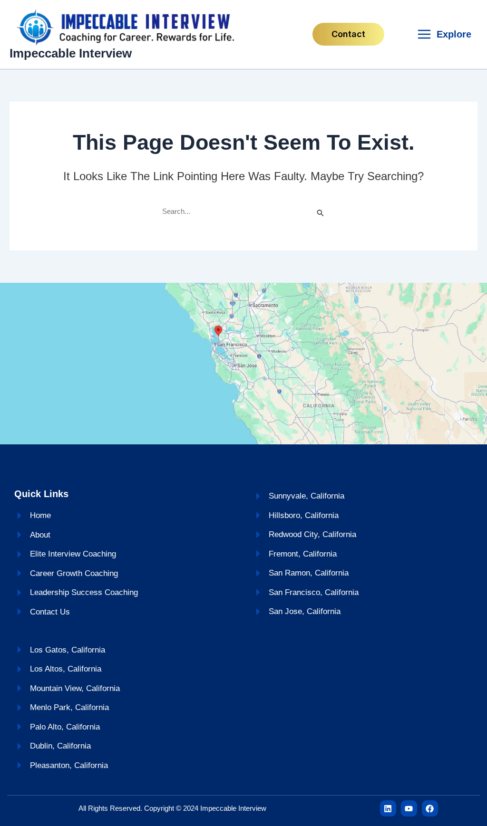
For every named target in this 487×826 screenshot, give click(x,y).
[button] (348, 34)
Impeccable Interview (71, 53)
